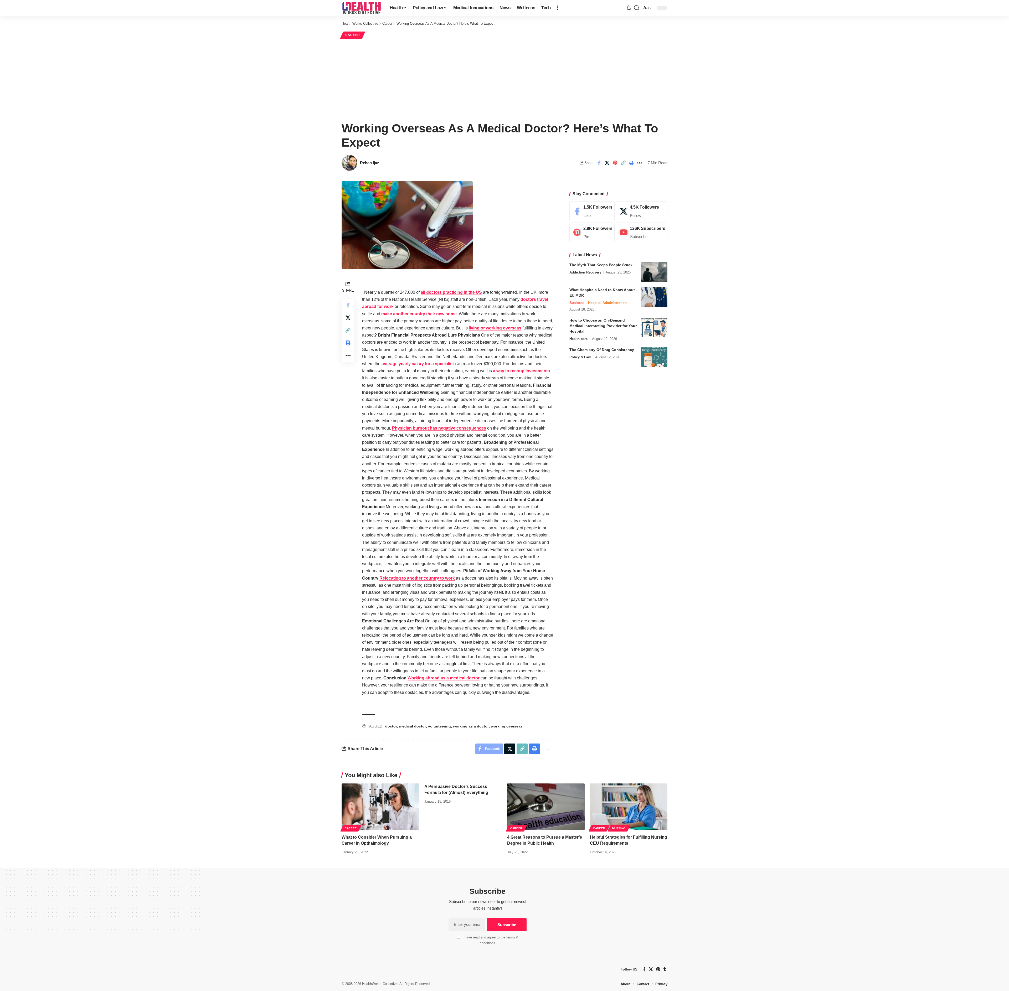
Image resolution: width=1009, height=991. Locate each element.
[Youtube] (641, 232)
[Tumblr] (664, 969)
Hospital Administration (607, 303)
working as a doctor (471, 726)
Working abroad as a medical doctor (444, 678)
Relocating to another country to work (417, 578)
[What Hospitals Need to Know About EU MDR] (654, 297)
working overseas (507, 726)
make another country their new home (419, 314)
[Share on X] (607, 163)
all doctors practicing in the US (451, 292)
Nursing (619, 828)
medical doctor (412, 726)
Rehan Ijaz (369, 163)
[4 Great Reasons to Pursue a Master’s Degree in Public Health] (546, 806)
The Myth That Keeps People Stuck (600, 265)
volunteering (439, 726)
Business (576, 303)
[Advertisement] (504, 79)
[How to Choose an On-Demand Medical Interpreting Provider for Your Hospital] (654, 327)
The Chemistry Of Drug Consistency (601, 350)
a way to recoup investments (521, 371)
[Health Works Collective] (361, 8)
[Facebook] (592, 211)
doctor (391, 726)
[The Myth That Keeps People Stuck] (654, 272)
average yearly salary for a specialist (418, 364)
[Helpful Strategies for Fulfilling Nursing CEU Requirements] (628, 806)
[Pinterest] (592, 232)
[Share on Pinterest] (615, 163)
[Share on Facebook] (599, 163)
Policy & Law (580, 357)
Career (352, 35)
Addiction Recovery (585, 272)
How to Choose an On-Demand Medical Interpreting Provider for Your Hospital (603, 325)
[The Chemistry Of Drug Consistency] (654, 357)
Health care (578, 339)
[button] (557, 8)
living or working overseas (495, 328)
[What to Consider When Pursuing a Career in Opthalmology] (380, 806)
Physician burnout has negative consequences (439, 428)
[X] (641, 211)
